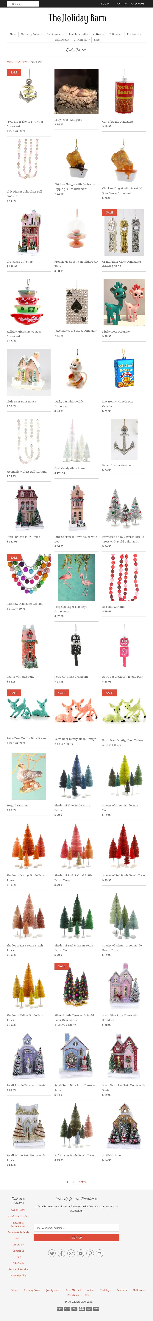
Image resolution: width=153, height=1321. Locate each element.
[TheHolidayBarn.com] (76, 19)
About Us (18, 1244)
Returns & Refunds (18, 1232)
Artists (98, 34)
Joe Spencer (55, 34)
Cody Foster (76, 49)
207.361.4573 (18, 1210)
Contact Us (18, 1250)
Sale (97, 39)
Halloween (62, 39)
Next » (83, 1181)
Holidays (115, 34)
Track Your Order (18, 1216)
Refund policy (18, 1275)
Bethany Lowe (31, 34)
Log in (105, 4)
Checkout (137, 4)
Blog (18, 1257)
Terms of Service (18, 1269)
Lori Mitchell (78, 34)
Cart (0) (122, 4)
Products (134, 34)
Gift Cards (18, 1263)
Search (18, 1238)
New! (13, 34)
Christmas (82, 39)
